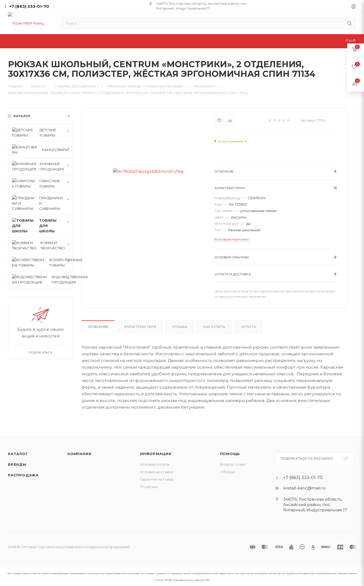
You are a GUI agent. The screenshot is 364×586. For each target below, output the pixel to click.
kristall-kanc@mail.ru (304, 488)
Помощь (230, 454)
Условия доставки (156, 472)
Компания (79, 454)
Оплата (248, 327)
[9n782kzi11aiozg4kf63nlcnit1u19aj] (148, 171)
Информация (155, 454)
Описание (98, 327)
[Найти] (349, 23)
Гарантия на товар (157, 479)
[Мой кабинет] (353, 7)
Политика (149, 487)
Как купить (214, 327)
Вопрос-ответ (233, 464)
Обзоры (227, 472)
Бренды (17, 464)
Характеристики (140, 327)
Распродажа (23, 475)
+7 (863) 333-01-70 (29, 6)
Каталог (18, 454)
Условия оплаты (154, 464)
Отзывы (179, 327)
